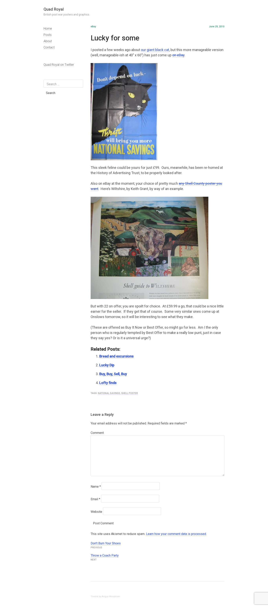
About (48, 41)
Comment (97, 433)
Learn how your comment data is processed (176, 534)
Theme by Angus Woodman (105, 596)
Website (96, 512)
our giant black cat (155, 50)
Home (48, 28)
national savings (109, 393)
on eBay (178, 55)
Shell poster (129, 393)
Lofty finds (108, 383)
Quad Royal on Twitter (59, 65)
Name (96, 486)
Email (95, 499)
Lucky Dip (106, 365)
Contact (49, 47)
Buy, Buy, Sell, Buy (113, 374)
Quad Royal (54, 9)
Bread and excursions (116, 356)
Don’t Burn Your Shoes (106, 543)
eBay (93, 26)
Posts (48, 35)
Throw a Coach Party (105, 555)
